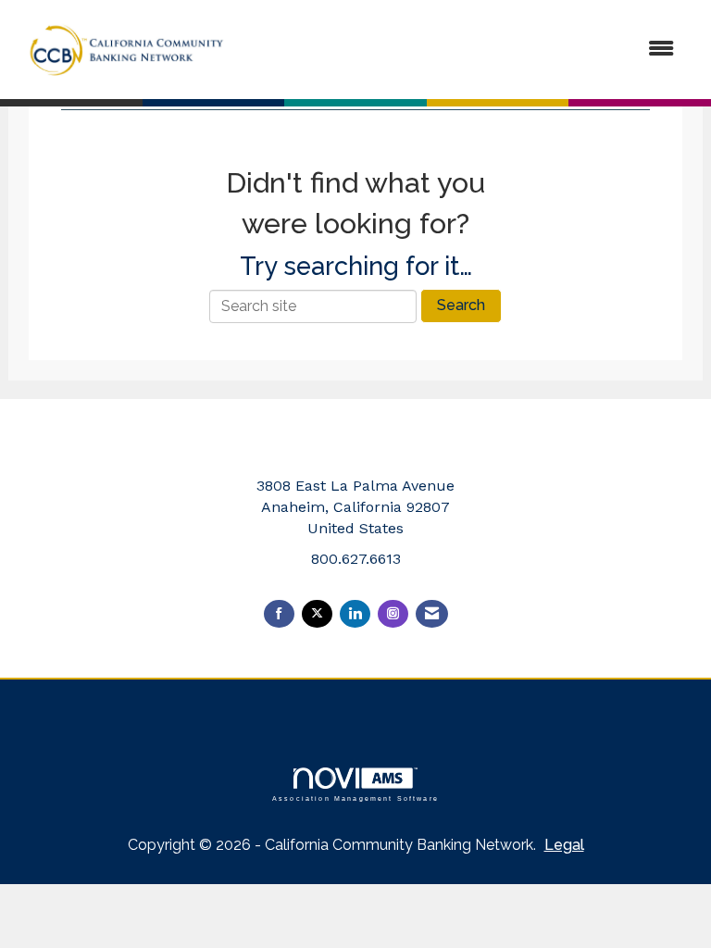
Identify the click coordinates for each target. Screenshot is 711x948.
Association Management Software (355, 798)
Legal (564, 845)
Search (461, 305)
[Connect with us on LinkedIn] (355, 614)
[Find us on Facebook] (279, 614)
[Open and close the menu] (465, 49)
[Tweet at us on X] (317, 614)
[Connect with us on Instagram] (393, 614)
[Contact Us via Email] (432, 614)
